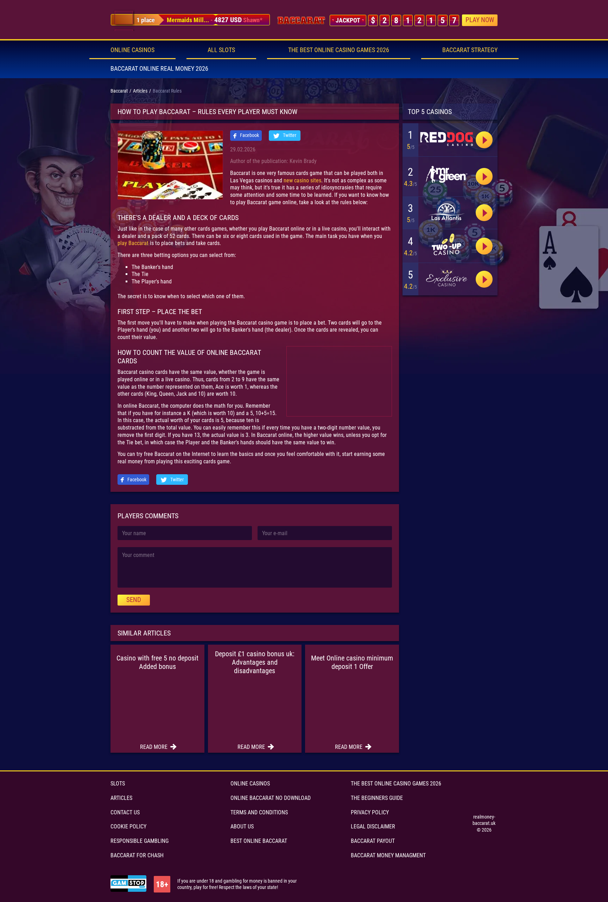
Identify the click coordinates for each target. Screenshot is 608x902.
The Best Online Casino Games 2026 (338, 50)
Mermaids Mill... (188, 20)
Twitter (289, 135)
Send (133, 600)
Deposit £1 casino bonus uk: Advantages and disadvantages (254, 662)
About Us (242, 826)
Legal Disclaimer (373, 826)
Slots (117, 783)
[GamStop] (128, 884)
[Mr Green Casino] (446, 174)
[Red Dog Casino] (484, 176)
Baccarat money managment (388, 855)
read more (154, 747)
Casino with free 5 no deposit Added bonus (157, 662)
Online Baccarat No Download (270, 798)
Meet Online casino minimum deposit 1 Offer (352, 662)
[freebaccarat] (301, 20)
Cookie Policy (128, 826)
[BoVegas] (446, 138)
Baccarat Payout (373, 841)
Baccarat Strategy (470, 50)
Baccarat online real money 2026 (159, 68)
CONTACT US (125, 812)
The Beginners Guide (377, 798)
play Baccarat (133, 243)
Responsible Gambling (139, 841)
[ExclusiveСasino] (446, 278)
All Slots (221, 50)
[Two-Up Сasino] (446, 244)
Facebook (249, 135)
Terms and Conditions (259, 812)
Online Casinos (132, 50)
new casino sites (302, 180)
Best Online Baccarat (258, 841)
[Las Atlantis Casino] (446, 212)
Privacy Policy (370, 812)
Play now (480, 20)
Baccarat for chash (137, 855)
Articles (121, 798)
